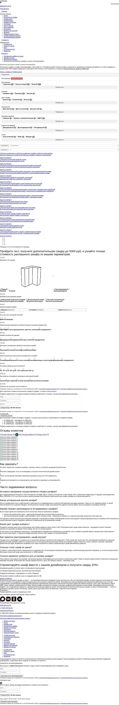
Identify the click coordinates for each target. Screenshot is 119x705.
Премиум (19, 93)
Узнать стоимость (6, 72)
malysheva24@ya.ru (7, 610)
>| (4, 244)
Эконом (30, 93)
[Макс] (0, 2)
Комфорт (7, 93)
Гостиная (7, 642)
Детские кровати (9, 643)
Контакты (4, 53)
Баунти (6, 99)
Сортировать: (4, 145)
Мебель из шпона (10, 647)
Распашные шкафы (10, 17)
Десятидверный (24, 127)
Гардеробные (8, 20)
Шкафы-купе (8, 19)
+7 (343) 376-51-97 (6, 608)
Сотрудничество (9, 49)
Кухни (6, 15)
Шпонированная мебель (12, 37)
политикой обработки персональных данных (74, 411)
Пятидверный (40, 127)
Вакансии (7, 51)
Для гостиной (8, 25)
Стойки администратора (12, 36)
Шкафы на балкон (10, 22)
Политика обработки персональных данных (74, 389)
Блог (5, 47)
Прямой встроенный (16, 78)
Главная (4, 11)
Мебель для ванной (10, 31)
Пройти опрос (17, 72)
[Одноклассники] (14, 601)
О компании (8, 44)
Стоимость (5, 40)
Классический (9, 136)
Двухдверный (9, 127)
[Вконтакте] (8, 601)
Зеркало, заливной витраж (24, 118)
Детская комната (9, 631)
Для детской (35, 109)
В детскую (7, 29)
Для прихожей (9, 27)
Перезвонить (4, 9)
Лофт (20, 136)
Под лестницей (22, 84)
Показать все (59, 87)
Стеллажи (7, 24)
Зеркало (7, 118)
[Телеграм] (19, 601)
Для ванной (8, 109)
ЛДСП (40, 118)
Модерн (30, 136)
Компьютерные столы (11, 34)
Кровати (6, 32)
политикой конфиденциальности (49, 389)
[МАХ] (3, 601)
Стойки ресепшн (9, 635)
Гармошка (8, 84)
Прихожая (7, 629)
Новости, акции (9, 46)
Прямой (35, 84)
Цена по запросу (6, 157)
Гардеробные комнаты (11, 637)
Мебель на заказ (9, 621)
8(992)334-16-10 (5, 6)
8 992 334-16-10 (5, 605)
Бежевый (16, 99)
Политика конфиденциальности (11, 616)
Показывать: (4, 149)
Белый (27, 99)
